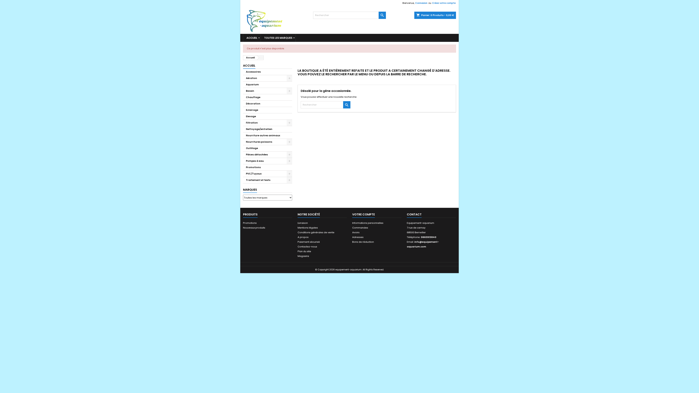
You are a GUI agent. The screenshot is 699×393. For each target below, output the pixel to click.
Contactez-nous (307, 246)
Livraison (303, 223)
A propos (303, 237)
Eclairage (252, 110)
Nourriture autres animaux (263, 135)
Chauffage (253, 97)
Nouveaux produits (254, 227)
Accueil (251, 38)
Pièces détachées (257, 154)
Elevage (251, 116)
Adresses (358, 237)
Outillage (252, 148)
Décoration (253, 103)
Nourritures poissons (259, 142)
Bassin (250, 91)
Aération (251, 78)
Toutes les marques (278, 38)
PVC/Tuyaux (254, 173)
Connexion (421, 3)
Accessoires (253, 72)
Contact (414, 214)
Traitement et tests (258, 180)
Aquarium (252, 84)
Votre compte (363, 214)
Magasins (303, 256)
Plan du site (304, 251)
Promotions (253, 167)
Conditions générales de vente (316, 232)
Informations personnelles (367, 223)
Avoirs (356, 232)
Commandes (360, 227)
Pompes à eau (255, 161)
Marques (250, 190)
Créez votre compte (444, 3)
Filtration (252, 122)
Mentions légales (308, 227)
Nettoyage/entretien (259, 129)
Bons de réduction (363, 242)
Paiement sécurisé (309, 242)
